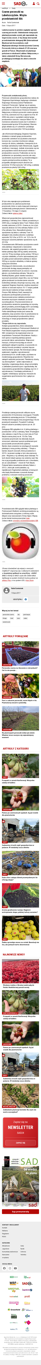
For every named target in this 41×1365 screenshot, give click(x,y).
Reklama (5, 1231)
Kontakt (4, 1228)
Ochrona (23, 1252)
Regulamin (5, 1233)
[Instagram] (10, 1268)
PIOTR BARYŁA (26, 614)
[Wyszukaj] (38, 3)
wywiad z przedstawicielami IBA (25, 521)
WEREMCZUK (6, 622)
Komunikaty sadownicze (10, 1252)
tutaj (27, 518)
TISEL (11, 618)
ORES (18, 618)
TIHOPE (5, 618)
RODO (4, 1236)
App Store (29, 580)
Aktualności (6, 1246)
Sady (13, 8)
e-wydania (5, 1257)
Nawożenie (5, 1254)
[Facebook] (26, 599)
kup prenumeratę (20, 1211)
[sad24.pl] (20, 3)
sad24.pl (5, 8)
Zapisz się (20, 1143)
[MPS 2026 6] (20, 1182)
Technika (23, 1254)
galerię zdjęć (17, 213)
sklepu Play (6, 580)
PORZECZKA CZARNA (8, 614)
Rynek (22, 1249)
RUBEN (25, 618)
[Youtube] (15, 1268)
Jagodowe (5, 1249)
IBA (18, 614)
